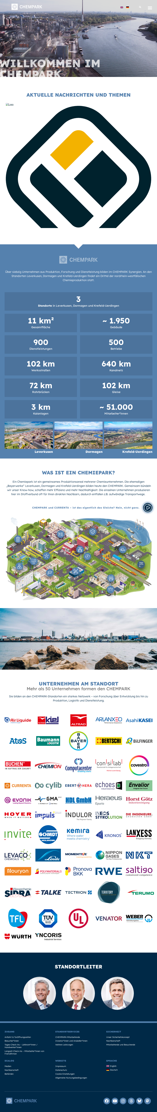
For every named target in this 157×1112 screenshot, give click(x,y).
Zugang (9, 1031)
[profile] (18, 722)
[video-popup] (147, 507)
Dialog (9, 1060)
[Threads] (131, 1101)
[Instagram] (123, 1101)
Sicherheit (113, 1031)
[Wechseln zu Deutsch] (127, 7)
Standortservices (67, 1031)
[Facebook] (106, 1101)
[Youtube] (115, 1101)
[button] (140, 7)
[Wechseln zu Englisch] (122, 7)
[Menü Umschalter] (150, 8)
